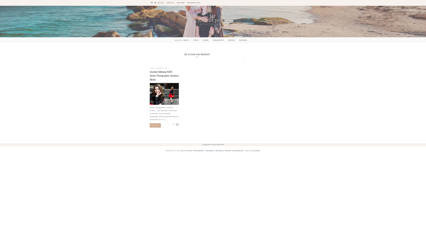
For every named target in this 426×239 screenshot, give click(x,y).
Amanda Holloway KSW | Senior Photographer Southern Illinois (164, 75)
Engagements (218, 40)
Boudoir (231, 40)
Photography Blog (193, 3)
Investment (180, 3)
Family (196, 40)
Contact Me (170, 3)
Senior (206, 40)
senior (152, 68)
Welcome (161, 3)
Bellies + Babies (182, 40)
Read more (155, 125)
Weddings (243, 40)
